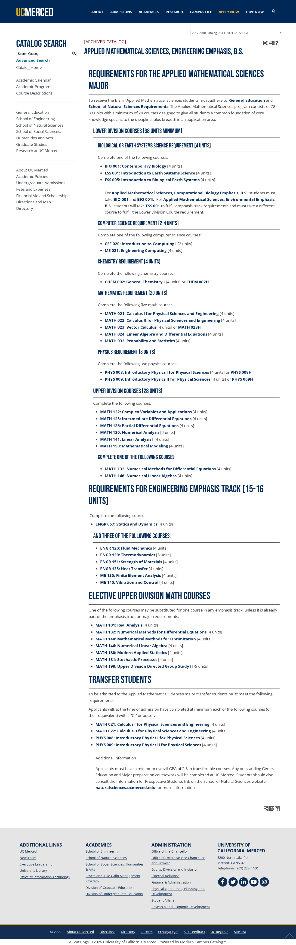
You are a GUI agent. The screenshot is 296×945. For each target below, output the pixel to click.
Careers (147, 932)
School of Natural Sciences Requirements (128, 106)
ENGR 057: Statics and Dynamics (126, 524)
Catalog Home (29, 67)
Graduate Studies (31, 144)
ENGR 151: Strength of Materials (131, 561)
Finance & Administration (171, 882)
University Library (33, 870)
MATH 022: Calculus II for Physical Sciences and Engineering (162, 320)
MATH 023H (189, 327)
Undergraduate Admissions (40, 182)
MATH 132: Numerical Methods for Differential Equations (160, 468)
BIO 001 (121, 199)
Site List (240, 932)
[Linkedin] (243, 882)
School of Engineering (35, 118)
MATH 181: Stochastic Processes (126, 659)
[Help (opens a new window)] (276, 43)
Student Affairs (163, 900)
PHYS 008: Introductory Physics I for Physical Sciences (157, 372)
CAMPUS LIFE (201, 11)
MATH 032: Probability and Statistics (140, 340)
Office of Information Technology (45, 877)
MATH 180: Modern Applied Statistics (131, 652)
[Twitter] (233, 882)
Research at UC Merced (37, 150)
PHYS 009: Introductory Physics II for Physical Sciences (157, 379)
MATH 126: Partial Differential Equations (139, 425)
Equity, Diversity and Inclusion (174, 869)
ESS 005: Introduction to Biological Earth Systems (152, 179)
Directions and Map (33, 202)
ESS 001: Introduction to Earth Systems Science (150, 173)
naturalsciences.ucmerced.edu (125, 787)
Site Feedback (194, 932)
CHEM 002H (197, 281)
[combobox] (237, 32)
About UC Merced (32, 170)
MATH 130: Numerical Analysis (129, 432)
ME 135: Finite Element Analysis (130, 575)
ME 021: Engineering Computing (136, 250)
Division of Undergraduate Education (114, 894)
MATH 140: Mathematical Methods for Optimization (146, 639)
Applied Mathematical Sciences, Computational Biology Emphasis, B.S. (179, 193)
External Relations (165, 876)
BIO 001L (145, 199)
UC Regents (219, 932)
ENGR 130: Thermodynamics (127, 554)
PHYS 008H (241, 372)
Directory (24, 208)
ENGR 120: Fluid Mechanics (126, 548)
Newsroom (28, 858)
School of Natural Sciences (39, 125)
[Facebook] (222, 882)
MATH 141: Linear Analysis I (127, 439)
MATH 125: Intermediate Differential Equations (145, 418)
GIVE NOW (255, 11)
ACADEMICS (149, 11)
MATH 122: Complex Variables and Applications (146, 411)
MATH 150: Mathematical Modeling (134, 446)
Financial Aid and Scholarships (42, 195)
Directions (107, 932)
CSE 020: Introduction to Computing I (141, 243)
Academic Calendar (33, 80)
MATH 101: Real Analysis (119, 625)
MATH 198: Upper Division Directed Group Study (142, 666)
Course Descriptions (34, 93)
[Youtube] (254, 882)
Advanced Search (33, 60)
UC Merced (28, 851)
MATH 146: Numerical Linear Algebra (141, 475)
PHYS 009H (242, 379)
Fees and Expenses (33, 189)
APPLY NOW (229, 11)
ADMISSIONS (121, 11)
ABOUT (97, 11)
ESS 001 (153, 205)
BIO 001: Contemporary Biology (135, 166)
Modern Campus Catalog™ (203, 942)
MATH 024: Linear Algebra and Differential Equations (156, 334)
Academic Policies (32, 176)
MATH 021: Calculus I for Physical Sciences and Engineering (162, 313)
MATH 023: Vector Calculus (131, 327)
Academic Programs (34, 86)
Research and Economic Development (180, 907)
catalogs (81, 942)
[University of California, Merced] (34, 11)
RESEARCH (174, 11)
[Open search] (273, 11)
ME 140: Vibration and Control (129, 582)
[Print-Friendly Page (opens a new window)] (271, 43)
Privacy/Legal (168, 932)
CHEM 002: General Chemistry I (135, 281)
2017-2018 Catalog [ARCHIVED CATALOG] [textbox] (220, 33)
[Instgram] (264, 882)
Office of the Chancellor (169, 851)
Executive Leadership (36, 864)
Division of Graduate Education (110, 887)
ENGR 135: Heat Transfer (124, 568)
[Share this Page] (265, 43)
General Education (32, 112)
